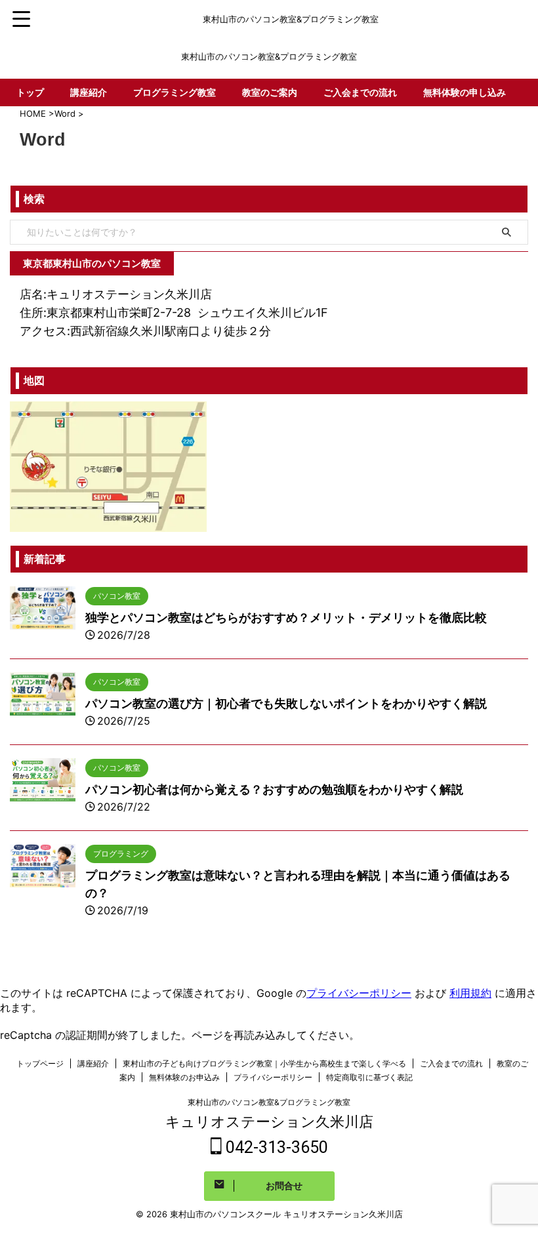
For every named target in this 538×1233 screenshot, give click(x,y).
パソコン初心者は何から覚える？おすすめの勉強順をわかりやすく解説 (274, 789)
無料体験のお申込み (184, 1077)
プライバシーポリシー (358, 993)
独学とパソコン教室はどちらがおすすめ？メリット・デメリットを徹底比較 (286, 617)
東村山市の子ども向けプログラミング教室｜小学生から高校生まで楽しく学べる (264, 1063)
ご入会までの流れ (360, 92)
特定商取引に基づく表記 (369, 1077)
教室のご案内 (269, 92)
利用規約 (470, 993)
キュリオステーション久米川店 (269, 1121)
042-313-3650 (275, 1147)
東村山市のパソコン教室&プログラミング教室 (269, 1102)
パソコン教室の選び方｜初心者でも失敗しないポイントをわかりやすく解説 (286, 703)
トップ (30, 92)
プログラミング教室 (174, 92)
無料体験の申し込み (464, 92)
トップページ (40, 1063)
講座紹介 (88, 92)
